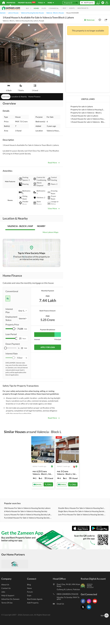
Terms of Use (6, 603)
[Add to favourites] (52, 461)
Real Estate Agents (34, 599)
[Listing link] (42, 462)
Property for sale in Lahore (82, 106)
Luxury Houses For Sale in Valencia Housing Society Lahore (28, 514)
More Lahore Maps (50, 232)
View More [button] (52, 208)
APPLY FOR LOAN (48, 347)
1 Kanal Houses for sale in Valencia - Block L (88, 122)
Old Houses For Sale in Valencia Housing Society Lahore (27, 508)
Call (49, 484)
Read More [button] (52, 162)
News (29, 588)
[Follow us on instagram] (90, 603)
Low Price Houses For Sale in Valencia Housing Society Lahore (82, 514)
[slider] (13, 328)
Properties (11, 2)
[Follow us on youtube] (95, 603)
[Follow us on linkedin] (90, 609)
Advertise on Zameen (10, 599)
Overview (6, 96)
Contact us (6, 588)
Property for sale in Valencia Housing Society (88, 109)
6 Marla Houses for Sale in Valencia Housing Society (25, 511)
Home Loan (91, 20)
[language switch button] (98, 2)
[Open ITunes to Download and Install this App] (81, 530)
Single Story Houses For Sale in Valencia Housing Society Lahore (82, 511)
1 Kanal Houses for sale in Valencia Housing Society (88, 119)
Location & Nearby (19, 96)
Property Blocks (26, 2)
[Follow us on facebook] (84, 603)
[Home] (3, 2)
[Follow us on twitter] (84, 609)
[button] (22, 310)
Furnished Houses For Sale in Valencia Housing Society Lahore (28, 518)
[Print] (99, 20)
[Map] (45, 461)
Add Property (32, 603)
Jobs (3, 592)
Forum (30, 592)
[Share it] (49, 461)
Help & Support (7, 595)
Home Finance (34, 96)
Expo (29, 595)
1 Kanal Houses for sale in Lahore (84, 116)
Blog (29, 584)
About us (5, 584)
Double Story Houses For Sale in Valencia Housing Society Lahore (82, 508)
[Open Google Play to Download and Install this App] (100, 530)
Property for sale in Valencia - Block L (86, 113)
